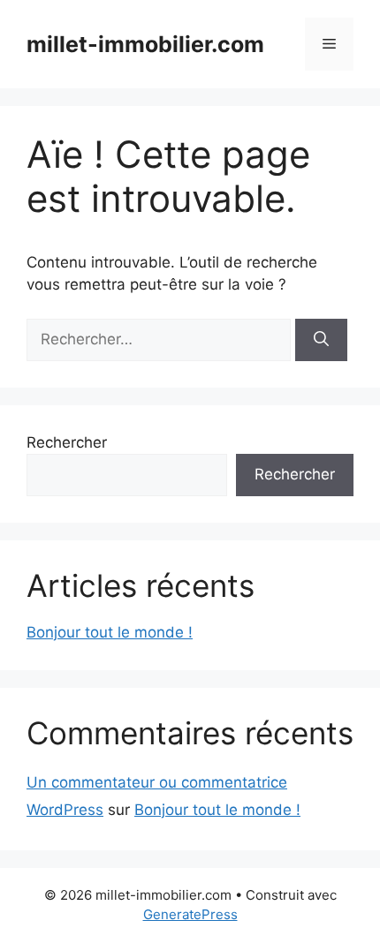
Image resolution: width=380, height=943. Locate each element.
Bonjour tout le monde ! (110, 632)
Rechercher (67, 442)
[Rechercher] (321, 340)
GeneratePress (190, 914)
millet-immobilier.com (145, 44)
